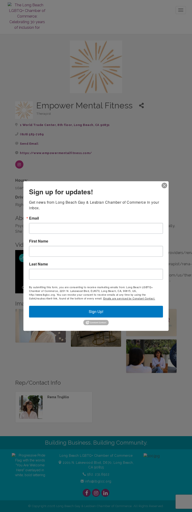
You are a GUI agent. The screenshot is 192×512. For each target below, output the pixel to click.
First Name (38, 241)
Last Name (38, 264)
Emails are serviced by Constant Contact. (129, 298)
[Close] (164, 185)
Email (34, 218)
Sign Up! (96, 311)
